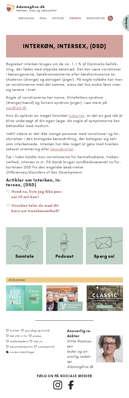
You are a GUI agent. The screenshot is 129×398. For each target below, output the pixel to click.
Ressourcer (96, 18)
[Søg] (110, 18)
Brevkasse (26, 18)
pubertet (77, 115)
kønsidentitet (62, 149)
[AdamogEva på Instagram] (58, 388)
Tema (43, 18)
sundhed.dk (16, 108)
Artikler (58, 18)
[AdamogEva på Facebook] (71, 388)
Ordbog (75, 18)
